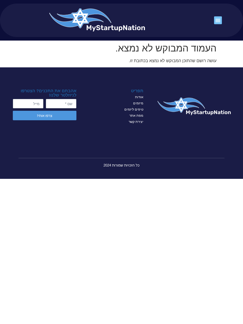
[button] (218, 20)
